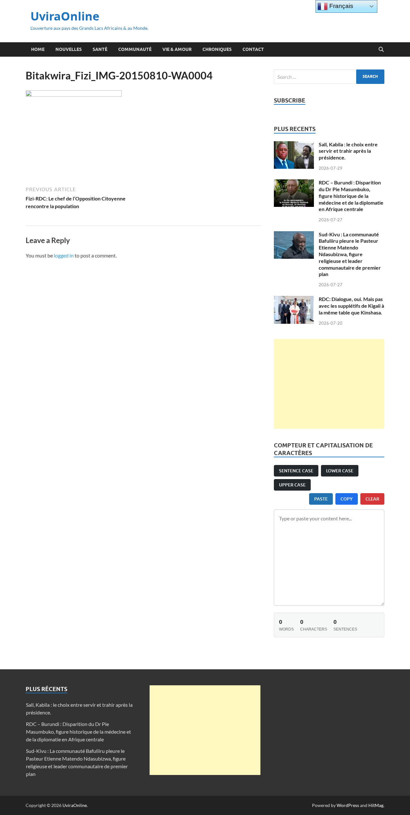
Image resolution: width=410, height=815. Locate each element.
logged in (64, 255)
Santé (100, 49)
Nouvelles (68, 49)
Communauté (135, 49)
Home (38, 49)
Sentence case (296, 470)
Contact (253, 49)
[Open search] (381, 49)
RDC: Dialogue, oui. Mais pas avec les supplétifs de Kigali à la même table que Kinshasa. (351, 305)
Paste (321, 498)
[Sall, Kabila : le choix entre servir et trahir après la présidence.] (294, 145)
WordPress (348, 805)
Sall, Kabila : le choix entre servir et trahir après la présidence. (348, 151)
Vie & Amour (177, 49)
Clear (372, 498)
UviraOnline (64, 16)
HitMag (375, 805)
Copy (346, 498)
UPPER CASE (292, 484)
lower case (339, 470)
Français (340, 6)
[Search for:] (329, 76)
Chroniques (217, 49)
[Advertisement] (329, 384)
